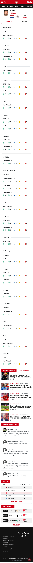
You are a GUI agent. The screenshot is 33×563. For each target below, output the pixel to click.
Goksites (5, 547)
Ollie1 (9, 449)
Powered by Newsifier (16, 560)
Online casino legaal (8, 544)
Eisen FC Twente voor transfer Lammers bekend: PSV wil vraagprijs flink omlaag (20, 386)
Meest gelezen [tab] (9, 370)
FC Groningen (12, 520)
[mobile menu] (2, 2)
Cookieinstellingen (23, 558)
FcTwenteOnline (13, 441)
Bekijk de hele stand (16, 502)
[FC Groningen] (17, 520)
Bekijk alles (16, 525)
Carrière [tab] (9, 22)
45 (12, 399)
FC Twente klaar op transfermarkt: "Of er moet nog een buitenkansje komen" (20, 417)
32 (12, 409)
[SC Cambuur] (17, 516)
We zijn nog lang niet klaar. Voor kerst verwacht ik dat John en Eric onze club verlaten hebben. (15, 454)
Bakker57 (10, 473)
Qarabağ (13, 511)
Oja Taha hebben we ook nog (16, 476)
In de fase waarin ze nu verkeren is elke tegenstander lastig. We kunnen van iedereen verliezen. (16, 466)
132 (12, 389)
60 (12, 420)
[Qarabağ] (17, 511)
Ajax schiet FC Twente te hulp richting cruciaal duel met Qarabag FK (20, 376)
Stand (16, 6)
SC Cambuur (12, 516)
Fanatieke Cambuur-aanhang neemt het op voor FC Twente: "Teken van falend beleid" (20, 406)
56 (15, 409)
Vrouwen (21, 6)
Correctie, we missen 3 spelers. (17, 444)
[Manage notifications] (29, 559)
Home (3, 6)
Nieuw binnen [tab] (24, 370)
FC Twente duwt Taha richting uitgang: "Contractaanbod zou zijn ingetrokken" (20, 396)
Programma (10, 6)
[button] (28, 2)
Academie (29, 6)
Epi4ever (10, 429)
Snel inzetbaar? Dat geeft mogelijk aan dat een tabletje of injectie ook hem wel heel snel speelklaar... (16, 434)
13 (15, 389)
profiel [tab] (24, 22)
